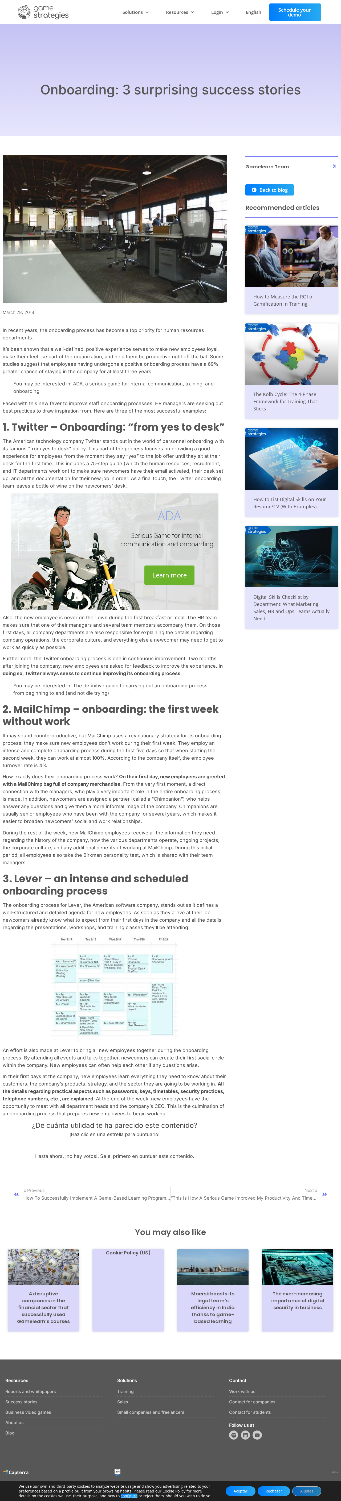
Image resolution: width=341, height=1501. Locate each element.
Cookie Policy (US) (128, 1252)
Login (217, 12)
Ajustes (306, 1491)
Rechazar (274, 1491)
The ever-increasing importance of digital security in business (297, 1300)
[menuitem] (254, 12)
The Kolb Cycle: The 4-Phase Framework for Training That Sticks (285, 401)
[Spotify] (233, 1435)
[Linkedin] (245, 1435)
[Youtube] (257, 1435)
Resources (177, 12)
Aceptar (240, 1491)
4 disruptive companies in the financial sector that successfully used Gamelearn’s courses (43, 1307)
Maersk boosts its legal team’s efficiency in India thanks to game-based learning (213, 1307)
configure (129, 1496)
